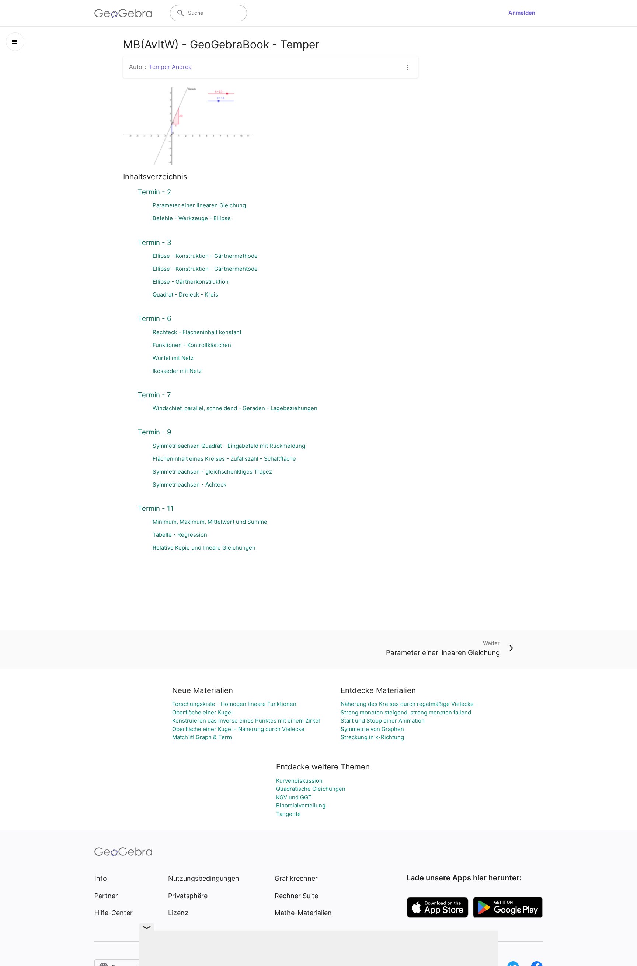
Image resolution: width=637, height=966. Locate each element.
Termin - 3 (154, 242)
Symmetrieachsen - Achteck (189, 484)
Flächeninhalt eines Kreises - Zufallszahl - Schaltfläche (224, 458)
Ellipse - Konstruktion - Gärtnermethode (205, 255)
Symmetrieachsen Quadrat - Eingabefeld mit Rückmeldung (229, 445)
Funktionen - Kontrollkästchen (192, 345)
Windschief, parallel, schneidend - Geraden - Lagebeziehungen (235, 408)
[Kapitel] (15, 41)
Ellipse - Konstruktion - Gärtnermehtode (205, 268)
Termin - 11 (156, 508)
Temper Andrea (170, 66)
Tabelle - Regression (180, 534)
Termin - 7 (154, 395)
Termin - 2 (154, 192)
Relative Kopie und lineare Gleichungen (204, 547)
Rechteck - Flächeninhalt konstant (197, 332)
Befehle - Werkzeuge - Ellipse (192, 218)
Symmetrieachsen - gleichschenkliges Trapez (212, 471)
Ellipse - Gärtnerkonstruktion (191, 281)
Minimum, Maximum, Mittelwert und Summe (210, 521)
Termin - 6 (154, 318)
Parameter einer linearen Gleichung (199, 205)
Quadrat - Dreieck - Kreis (185, 294)
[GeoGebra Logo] (123, 13)
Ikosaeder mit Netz (177, 370)
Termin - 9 (154, 432)
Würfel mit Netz (173, 357)
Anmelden (521, 12)
